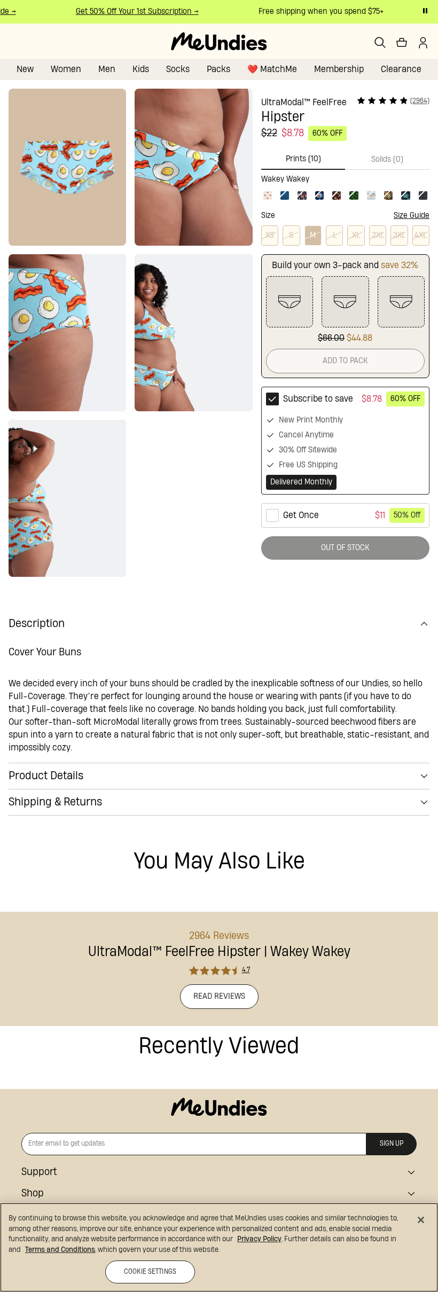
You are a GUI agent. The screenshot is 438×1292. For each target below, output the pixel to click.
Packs (218, 69)
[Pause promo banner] (425, 10)
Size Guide (411, 216)
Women (66, 69)
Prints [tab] (303, 159)
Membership (339, 69)
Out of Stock (345, 548)
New (25, 69)
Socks (178, 69)
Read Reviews (219, 996)
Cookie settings (150, 1271)
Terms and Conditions (60, 1250)
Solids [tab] (387, 159)
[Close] (421, 1220)
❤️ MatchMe (272, 69)
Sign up (391, 1143)
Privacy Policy (259, 1239)
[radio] (345, 441)
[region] (219, 1247)
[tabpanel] (345, 186)
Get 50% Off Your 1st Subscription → (132, 11)
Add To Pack (345, 361)
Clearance (401, 69)
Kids (140, 69)
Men (106, 69)
